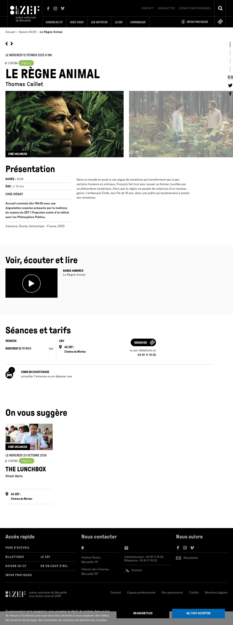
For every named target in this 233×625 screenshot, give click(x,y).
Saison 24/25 (27, 32)
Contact (148, 8)
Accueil (10, 32)
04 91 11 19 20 (148, 560)
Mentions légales (216, 592)
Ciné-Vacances (17, 153)
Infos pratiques (18, 575)
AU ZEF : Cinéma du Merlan (75, 349)
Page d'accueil (17, 547)
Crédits (194, 592)
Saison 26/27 (54, 22)
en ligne (220, 22)
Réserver (140, 342)
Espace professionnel (195, 8)
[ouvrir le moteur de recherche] (220, 8)
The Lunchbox (25, 469)
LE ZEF (45, 556)
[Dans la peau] (12, 43)
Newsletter (166, 8)
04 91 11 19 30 (154, 557)
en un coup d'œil (54, 566)
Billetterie (14, 556)
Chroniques (138, 22)
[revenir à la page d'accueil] (24, 13)
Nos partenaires (172, 592)
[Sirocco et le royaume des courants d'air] (6, 43)
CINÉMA (13, 63)
